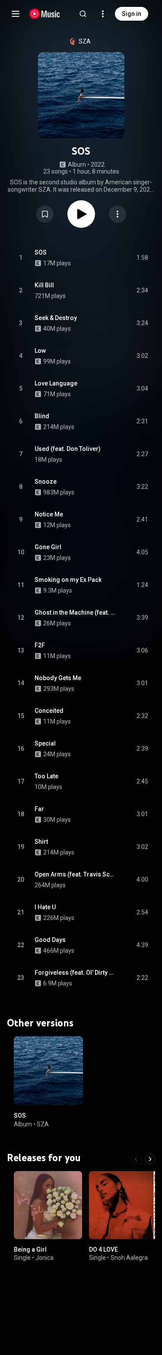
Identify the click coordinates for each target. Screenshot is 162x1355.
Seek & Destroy (56, 317)
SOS (41, 252)
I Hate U (45, 907)
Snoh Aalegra (129, 1257)
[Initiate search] (83, 14)
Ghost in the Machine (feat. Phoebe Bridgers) (76, 612)
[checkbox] (142, 258)
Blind (42, 416)
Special (45, 743)
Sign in (131, 13)
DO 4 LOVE (103, 1249)
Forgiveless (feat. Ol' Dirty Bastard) (76, 972)
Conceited (49, 710)
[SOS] (48, 1070)
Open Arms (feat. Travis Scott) (76, 874)
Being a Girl (30, 1249)
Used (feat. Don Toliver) (68, 448)
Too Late (46, 776)
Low (40, 350)
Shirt (41, 841)
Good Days (50, 939)
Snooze (46, 481)
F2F (40, 645)
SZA (85, 41)
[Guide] (15, 14)
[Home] (44, 14)
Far (39, 808)
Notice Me (49, 514)
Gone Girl (48, 547)
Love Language (56, 383)
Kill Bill (44, 285)
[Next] (150, 1159)
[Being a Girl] (48, 1205)
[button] (45, 214)
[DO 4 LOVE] (123, 1205)
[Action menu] (117, 214)
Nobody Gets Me (58, 677)
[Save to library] (45, 214)
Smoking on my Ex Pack (68, 579)
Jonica (44, 1257)
